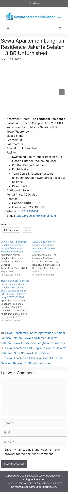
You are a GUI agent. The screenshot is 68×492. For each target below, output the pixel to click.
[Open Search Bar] (60, 28)
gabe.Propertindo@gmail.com (36, 215)
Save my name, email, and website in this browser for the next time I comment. (32, 452)
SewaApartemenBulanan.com (44, 475)
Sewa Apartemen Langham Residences (39, 343)
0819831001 (30, 211)
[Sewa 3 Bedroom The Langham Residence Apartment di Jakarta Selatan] (48, 258)
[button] (62, 92)
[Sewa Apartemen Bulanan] (34, 14)
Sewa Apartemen (16, 333)
